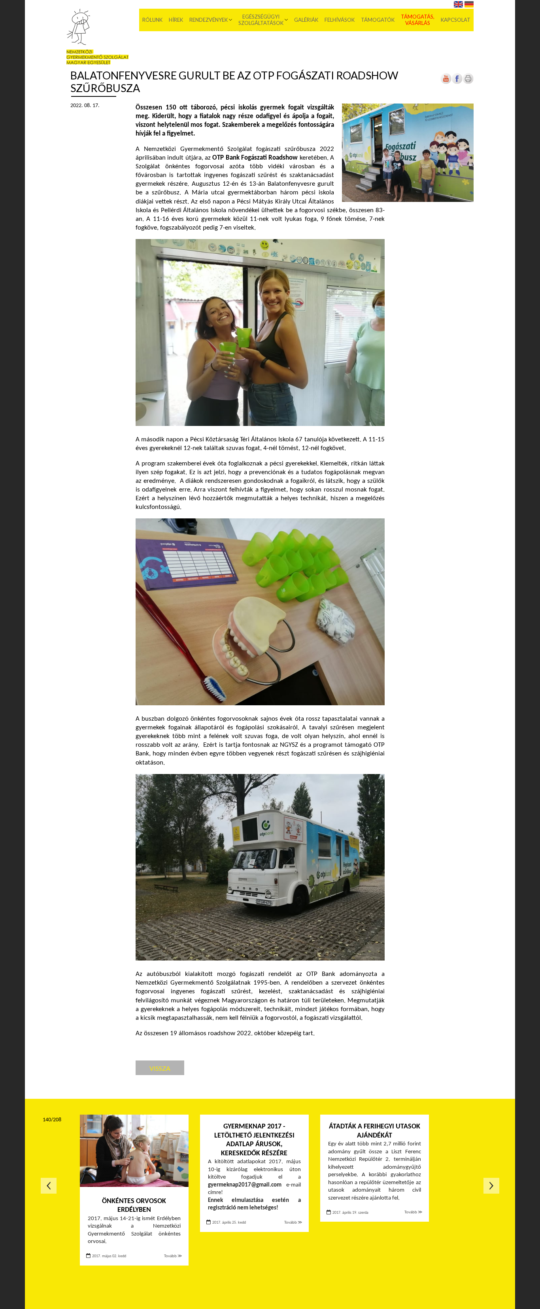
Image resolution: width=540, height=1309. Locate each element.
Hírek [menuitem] (176, 20)
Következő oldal (491, 1186)
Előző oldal (49, 1186)
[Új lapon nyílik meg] (457, 83)
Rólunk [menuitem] (152, 20)
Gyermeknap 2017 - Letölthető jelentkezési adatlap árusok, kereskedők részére (254, 1140)
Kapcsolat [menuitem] (455, 20)
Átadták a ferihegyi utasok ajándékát (374, 1131)
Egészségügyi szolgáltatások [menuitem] (260, 19)
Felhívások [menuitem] (340, 20)
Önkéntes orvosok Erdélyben (134, 1206)
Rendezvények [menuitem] (208, 20)
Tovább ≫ (173, 1256)
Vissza (159, 1068)
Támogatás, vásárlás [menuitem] (417, 19)
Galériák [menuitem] (306, 20)
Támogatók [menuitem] (378, 20)
